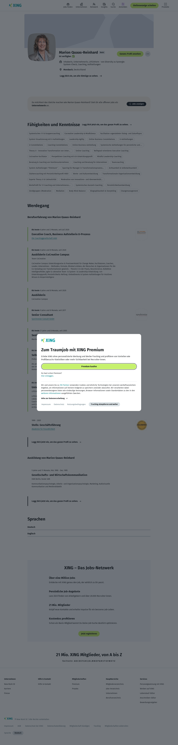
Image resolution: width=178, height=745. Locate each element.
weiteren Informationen (51, 393)
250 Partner (64, 385)
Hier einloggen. (47, 376)
